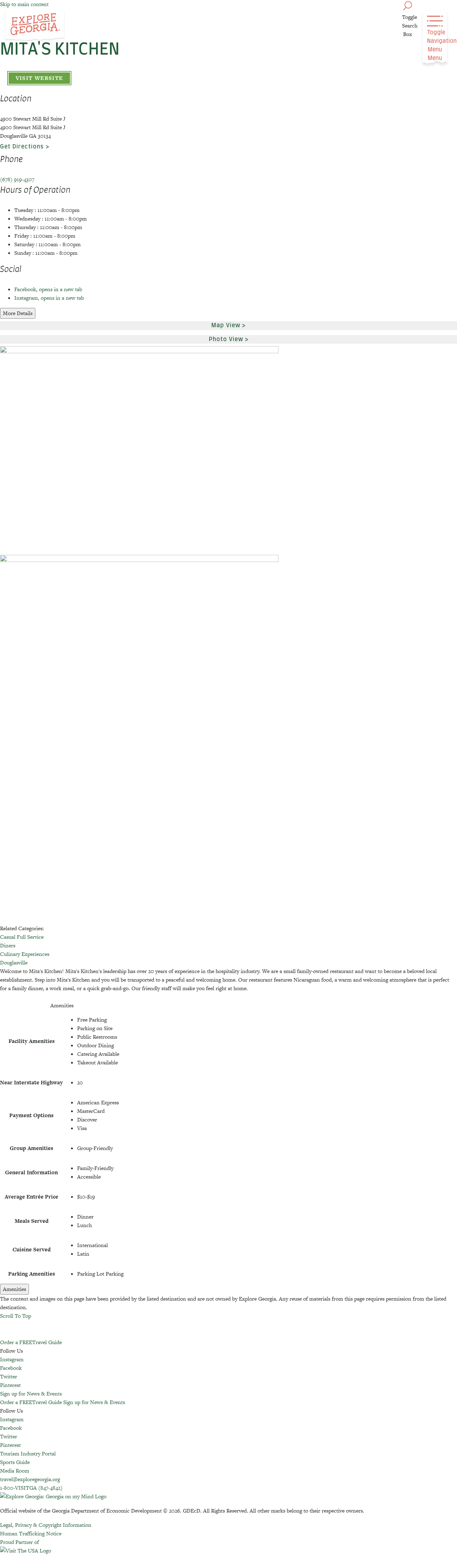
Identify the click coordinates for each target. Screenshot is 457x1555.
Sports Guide (15, 1462)
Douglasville (13, 962)
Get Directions (22, 147)
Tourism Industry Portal (28, 1453)
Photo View (226, 339)
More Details (17, 313)
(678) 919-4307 (17, 179)
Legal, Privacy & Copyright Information (45, 1525)
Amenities (14, 1289)
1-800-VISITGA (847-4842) (31, 1487)
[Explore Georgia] (35, 26)
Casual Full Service (22, 937)
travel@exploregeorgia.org (30, 1479)
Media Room (14, 1470)
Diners (7, 945)
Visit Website (39, 78)
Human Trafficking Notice (30, 1533)
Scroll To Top (15, 1316)
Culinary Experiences (24, 954)
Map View (225, 325)
